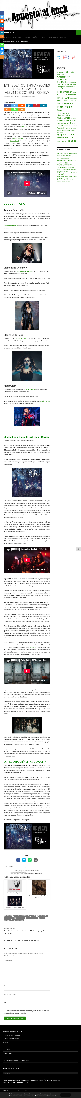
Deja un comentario (28, 96)
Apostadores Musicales (21, 915)
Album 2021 (61, 72)
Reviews (7, 920)
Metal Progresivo (63, 113)
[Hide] (1, 61)
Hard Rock (63, 97)
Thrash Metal (62, 137)
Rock (72, 123)
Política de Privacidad (12, 1038)
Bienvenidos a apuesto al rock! (12, 37)
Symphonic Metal (18, 920)
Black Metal (61, 82)
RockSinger (66, 130)
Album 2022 (71, 72)
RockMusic (60, 130)
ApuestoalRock (9, 32)
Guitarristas (70, 94)
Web (5, 1002)
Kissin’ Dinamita (18, 138)
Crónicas (63, 37)
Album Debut (60, 74)
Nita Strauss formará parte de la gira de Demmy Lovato (22, 939)
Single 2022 (60, 132)
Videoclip (71, 140)
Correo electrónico (10, 994)
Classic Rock (72, 82)
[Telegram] (2, 53)
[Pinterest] (36, 105)
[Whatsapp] (14, 109)
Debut (74, 84)
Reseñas (34, 37)
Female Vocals (42, 915)
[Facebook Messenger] (2, 49)
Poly (17, 96)
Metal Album (20, 918)
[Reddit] (21, 105)
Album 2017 (8, 915)
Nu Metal (73, 118)
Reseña (42, 918)
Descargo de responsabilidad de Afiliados (15, 41)
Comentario (8, 960)
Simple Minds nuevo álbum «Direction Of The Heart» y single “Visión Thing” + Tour (26, 931)
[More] (21, 109)
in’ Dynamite (45, 401)
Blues (67, 82)
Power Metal (62, 120)
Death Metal (66, 84)
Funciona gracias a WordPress (24, 1091)
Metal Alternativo (72, 101)
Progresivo (71, 120)
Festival (60, 89)
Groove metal (61, 95)
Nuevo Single (63, 117)
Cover (34, 915)
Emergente (61, 87)
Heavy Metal (73, 98)
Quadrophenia (53, 37)
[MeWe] (43, 105)
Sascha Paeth (14, 141)
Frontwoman (9, 918)
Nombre (7, 986)
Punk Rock (60, 123)
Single (72, 130)
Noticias (27, 37)
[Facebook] (7, 105)
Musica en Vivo (63, 115)
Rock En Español (71, 128)
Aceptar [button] (65, 1095)
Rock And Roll (73, 126)
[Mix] (7, 109)
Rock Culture (62, 128)
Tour (71, 137)
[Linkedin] (29, 105)
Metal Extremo (65, 103)
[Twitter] (14, 105)
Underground (60, 141)
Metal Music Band (32, 918)
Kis (40, 401)
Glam (74, 92)
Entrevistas (43, 37)
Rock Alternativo (63, 126)
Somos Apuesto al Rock (12, 1035)
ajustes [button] (55, 1096)
